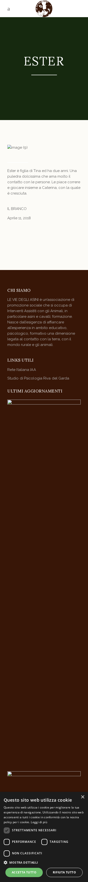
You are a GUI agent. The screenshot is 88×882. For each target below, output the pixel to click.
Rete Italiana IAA (21, 370)
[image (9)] (44, 147)
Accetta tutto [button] (24, 872)
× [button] (82, 797)
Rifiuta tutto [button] (64, 872)
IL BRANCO (17, 209)
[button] (44, 862)
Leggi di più (39, 822)
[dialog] (44, 837)
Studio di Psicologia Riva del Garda (38, 378)
